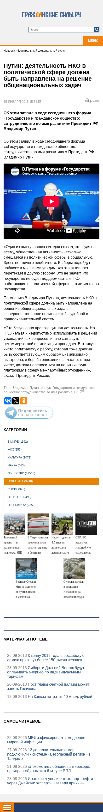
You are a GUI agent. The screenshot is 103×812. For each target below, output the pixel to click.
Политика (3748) (20, 481)
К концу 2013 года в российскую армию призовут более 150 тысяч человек (45, 657)
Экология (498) (19, 497)
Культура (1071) (19, 457)
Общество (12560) (21, 473)
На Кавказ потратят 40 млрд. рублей (59, 697)
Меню (93, 41)
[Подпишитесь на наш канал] (29, 419)
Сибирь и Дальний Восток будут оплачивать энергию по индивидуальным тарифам (45, 672)
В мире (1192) (18, 441)
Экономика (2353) (21, 505)
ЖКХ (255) (15, 449)
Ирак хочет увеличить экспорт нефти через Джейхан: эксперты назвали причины (50, 781)
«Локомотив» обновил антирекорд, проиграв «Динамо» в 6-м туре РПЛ (48, 768)
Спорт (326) (16, 489)
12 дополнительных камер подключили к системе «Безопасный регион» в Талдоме (49, 754)
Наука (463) (16, 465)
